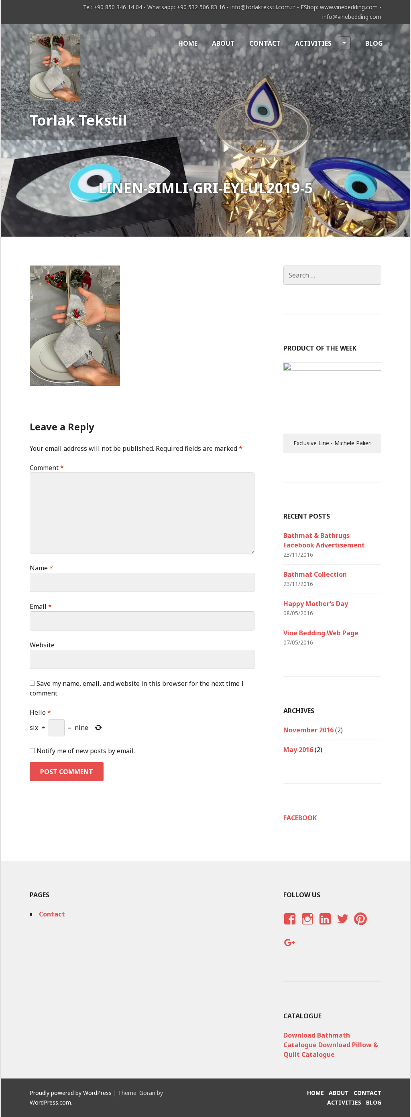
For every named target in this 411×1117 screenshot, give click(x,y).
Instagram (307, 926)
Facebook (300, 817)
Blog (374, 43)
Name (41, 568)
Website (42, 645)
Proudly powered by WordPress (71, 1093)
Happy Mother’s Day (315, 603)
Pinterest (360, 926)
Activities (313, 43)
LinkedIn (325, 926)
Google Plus (288, 951)
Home (187, 43)
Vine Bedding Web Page (320, 632)
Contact (265, 43)
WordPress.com (50, 1102)
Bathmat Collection (315, 574)
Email (41, 606)
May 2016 (298, 749)
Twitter (342, 926)
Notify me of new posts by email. (86, 750)
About (223, 43)
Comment (47, 467)
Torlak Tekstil (78, 120)
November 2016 (308, 730)
